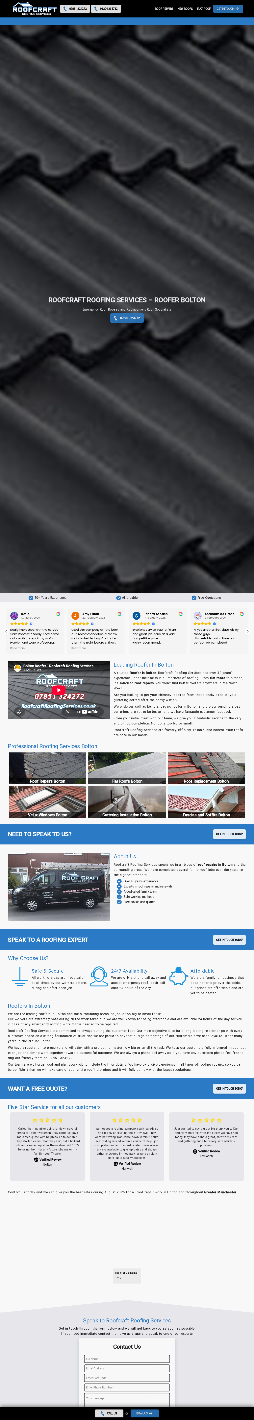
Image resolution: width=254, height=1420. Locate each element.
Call (138, 1334)
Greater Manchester (220, 1192)
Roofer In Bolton (143, 673)
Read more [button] (17, 648)
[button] (248, 631)
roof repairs (144, 683)
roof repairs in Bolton (215, 864)
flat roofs (217, 678)
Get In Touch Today (229, 834)
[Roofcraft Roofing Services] (35, 9)
